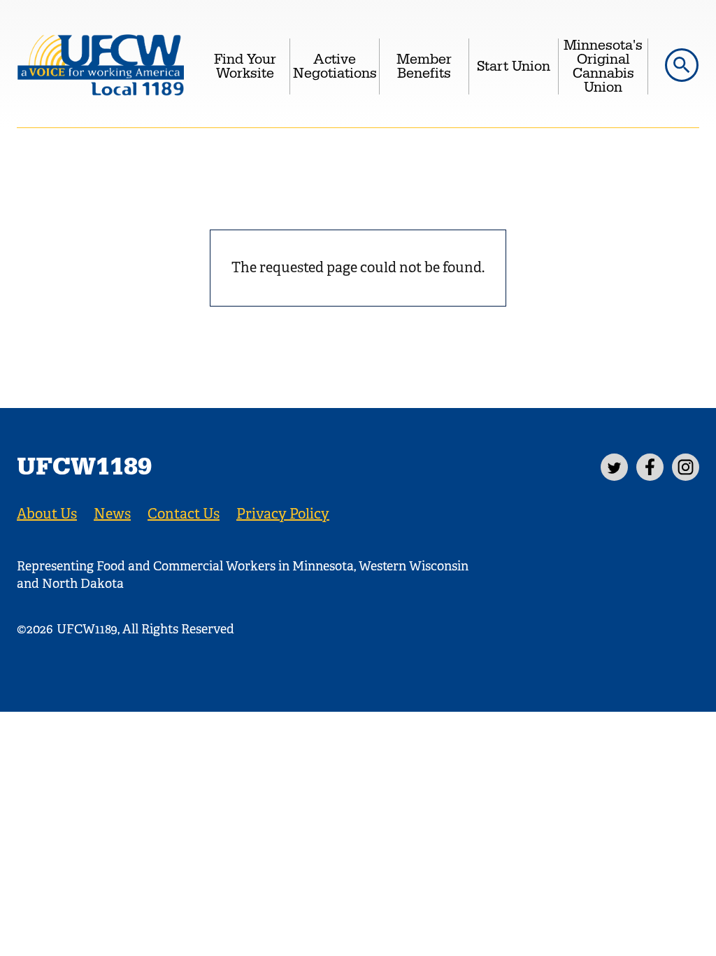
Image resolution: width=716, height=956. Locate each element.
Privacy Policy (282, 514)
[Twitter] (614, 467)
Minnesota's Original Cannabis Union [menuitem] (603, 66)
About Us (47, 514)
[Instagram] (685, 467)
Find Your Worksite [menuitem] (245, 66)
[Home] (101, 66)
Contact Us (184, 514)
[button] (681, 65)
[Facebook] (650, 467)
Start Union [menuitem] (513, 66)
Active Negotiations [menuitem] (335, 66)
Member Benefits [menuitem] (424, 66)
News (112, 514)
